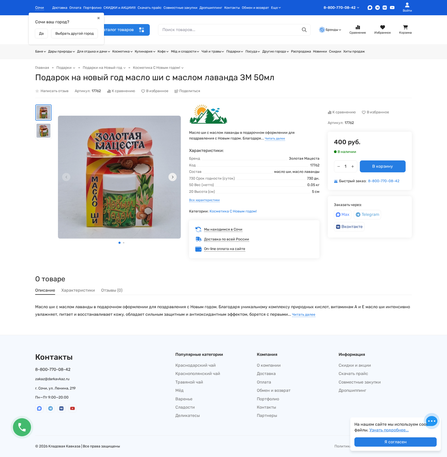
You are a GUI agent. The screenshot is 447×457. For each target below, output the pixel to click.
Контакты (232, 8)
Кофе (162, 51)
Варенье (183, 398)
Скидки (335, 51)
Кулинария (143, 51)
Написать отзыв (55, 91)
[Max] (370, 7)
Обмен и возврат (255, 8)
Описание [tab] (45, 290)
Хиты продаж (354, 51)
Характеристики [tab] (78, 290)
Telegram (370, 214)
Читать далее (275, 138)
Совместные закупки (180, 8)
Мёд (179, 390)
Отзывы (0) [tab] (111, 290)
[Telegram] (377, 7)
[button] (119, 243)
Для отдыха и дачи (92, 51)
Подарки (233, 51)
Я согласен (395, 441)
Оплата (75, 8)
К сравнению (123, 91)
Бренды (332, 30)
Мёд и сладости (183, 51)
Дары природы (60, 51)
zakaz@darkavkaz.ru (52, 379)
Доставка (59, 8)
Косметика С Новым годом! (156, 67)
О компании (269, 365)
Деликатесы (187, 415)
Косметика (121, 51)
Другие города (274, 51)
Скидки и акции (355, 365)
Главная (42, 67)
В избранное (157, 91)
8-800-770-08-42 (340, 7)
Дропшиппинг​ (210, 8)
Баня (39, 51)
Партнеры (267, 415)
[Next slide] (172, 177)
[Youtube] (392, 7)
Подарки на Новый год (102, 67)
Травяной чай (189, 382)
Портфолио (92, 8)
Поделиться (189, 91)
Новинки (320, 51)
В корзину (382, 166)
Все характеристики (204, 200)
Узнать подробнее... (389, 429)
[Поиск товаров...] (304, 30)
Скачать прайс (149, 8)
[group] (119, 177)
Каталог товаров (117, 29)
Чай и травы (211, 51)
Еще (274, 8)
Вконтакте (352, 226)
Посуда (251, 51)
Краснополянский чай (197, 373)
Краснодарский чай (195, 365)
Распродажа (301, 51)
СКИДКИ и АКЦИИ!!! (119, 8)
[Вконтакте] (384, 7)
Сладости (185, 407)
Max (345, 214)
